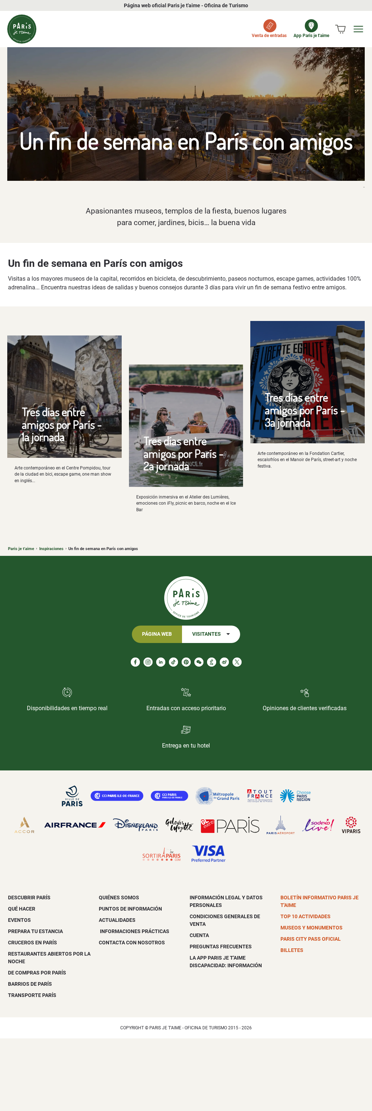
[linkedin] (160, 662)
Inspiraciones (51, 548)
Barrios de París (30, 984)
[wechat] (198, 662)
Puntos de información (130, 909)
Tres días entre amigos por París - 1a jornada (62, 424)
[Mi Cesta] (340, 29)
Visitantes (206, 634)
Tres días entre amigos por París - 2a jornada (183, 453)
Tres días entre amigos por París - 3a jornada (305, 410)
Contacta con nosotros (132, 942)
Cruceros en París (32, 942)
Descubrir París (29, 897)
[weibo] (224, 662)
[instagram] (148, 662)
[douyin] (211, 662)
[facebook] (135, 662)
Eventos (19, 920)
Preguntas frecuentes (221, 946)
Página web (157, 634)
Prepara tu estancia (35, 931)
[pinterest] (186, 662)
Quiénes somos (119, 897)
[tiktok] (173, 662)
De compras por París (37, 973)
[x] (237, 662)
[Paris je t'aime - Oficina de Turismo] (21, 29)
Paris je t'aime (21, 548)
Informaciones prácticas (134, 931)
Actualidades (117, 920)
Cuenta (199, 935)
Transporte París (32, 995)
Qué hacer (21, 909)
